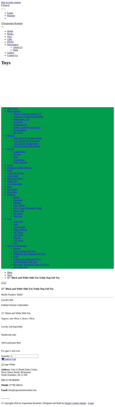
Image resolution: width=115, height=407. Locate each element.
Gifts (9, 39)
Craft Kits (17, 122)
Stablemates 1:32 (21, 119)
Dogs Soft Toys (20, 267)
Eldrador (17, 202)
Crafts (10, 165)
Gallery (10, 52)
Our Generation (14, 184)
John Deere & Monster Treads (27, 138)
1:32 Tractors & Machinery (26, 143)
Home (10, 31)
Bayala (16, 197)
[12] (3, 283)
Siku (9, 219)
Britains (11, 135)
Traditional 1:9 (20, 124)
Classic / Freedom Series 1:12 (27, 114)
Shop (9, 272)
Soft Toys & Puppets (17, 245)
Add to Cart (10, 359)
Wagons (17, 154)
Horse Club (18, 210)
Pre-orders (18, 132)
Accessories (18, 159)
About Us (17, 47)
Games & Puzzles (15, 173)
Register (11, 15)
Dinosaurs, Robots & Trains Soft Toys (31, 264)
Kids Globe (12, 175)
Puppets (17, 248)
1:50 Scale (18, 235)
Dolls (9, 170)
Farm (15, 157)
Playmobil (12, 189)
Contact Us (12, 55)
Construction (19, 151)
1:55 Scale (18, 240)
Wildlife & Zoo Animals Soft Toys (29, 254)
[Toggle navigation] (2, 26)
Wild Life (17, 216)
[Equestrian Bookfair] (12, 23)
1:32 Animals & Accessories (26, 141)
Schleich (11, 194)
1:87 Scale (18, 232)
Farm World (19, 205)
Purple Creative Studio (75, 403)
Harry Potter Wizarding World (27, 208)
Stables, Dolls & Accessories (26, 127)
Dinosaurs (18, 200)
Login (10, 13)
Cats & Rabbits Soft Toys (25, 262)
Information (12, 44)
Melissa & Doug (15, 178)
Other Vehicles (20, 162)
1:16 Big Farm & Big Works (26, 146)
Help (15, 50)
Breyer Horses (14, 111)
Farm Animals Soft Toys (24, 251)
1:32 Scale (18, 221)
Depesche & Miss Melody (19, 167)
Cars (15, 243)
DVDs (10, 42)
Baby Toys (12, 108)
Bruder (10, 149)
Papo (9, 186)
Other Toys (12, 181)
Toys (9, 36)
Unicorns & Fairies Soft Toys (27, 259)
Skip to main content (11, 2)
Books (10, 34)
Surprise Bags (19, 130)
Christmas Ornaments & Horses (28, 116)
